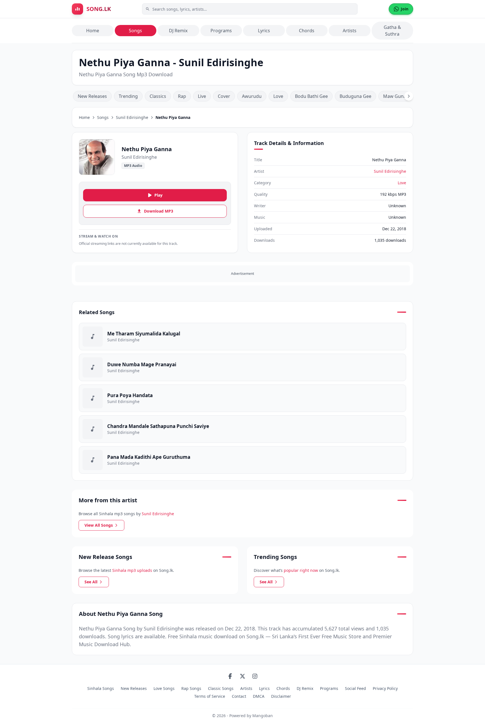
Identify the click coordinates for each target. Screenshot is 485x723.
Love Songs (164, 688)
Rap (182, 96)
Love (278, 96)
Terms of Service (209, 696)
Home (92, 30)
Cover (224, 96)
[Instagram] (255, 676)
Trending (128, 96)
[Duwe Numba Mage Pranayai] (242, 367)
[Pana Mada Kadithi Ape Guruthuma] (242, 459)
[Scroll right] (408, 96)
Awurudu (252, 96)
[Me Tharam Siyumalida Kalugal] (242, 336)
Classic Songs (221, 688)
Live (202, 96)
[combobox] (250, 9)
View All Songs (98, 525)
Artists (349, 30)
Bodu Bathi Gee (311, 96)
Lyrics (264, 30)
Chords (306, 30)
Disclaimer (281, 696)
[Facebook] (230, 676)
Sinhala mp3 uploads (132, 570)
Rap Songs (191, 688)
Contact (239, 696)
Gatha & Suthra (392, 30)
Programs (221, 30)
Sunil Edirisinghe (132, 117)
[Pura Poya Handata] (242, 398)
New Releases (92, 96)
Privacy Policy (385, 688)
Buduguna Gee (355, 96)
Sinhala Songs (100, 688)
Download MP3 (158, 211)
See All (90, 581)
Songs (135, 30)
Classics (158, 96)
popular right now (301, 570)
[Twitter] (242, 676)
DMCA (258, 696)
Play (158, 195)
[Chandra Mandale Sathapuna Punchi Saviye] (242, 429)
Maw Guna (394, 96)
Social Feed (355, 688)
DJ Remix (178, 30)
